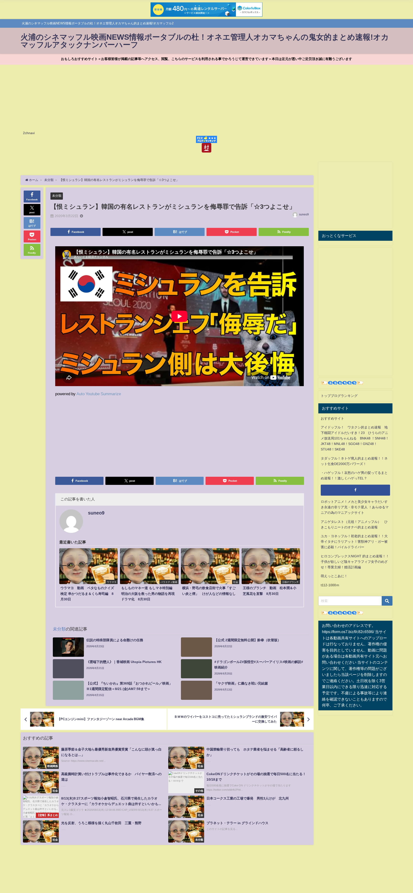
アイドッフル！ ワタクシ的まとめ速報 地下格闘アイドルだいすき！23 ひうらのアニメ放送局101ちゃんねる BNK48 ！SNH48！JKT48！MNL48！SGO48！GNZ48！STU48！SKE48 (355, 438)
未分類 (56, 195)
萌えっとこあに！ (334, 576)
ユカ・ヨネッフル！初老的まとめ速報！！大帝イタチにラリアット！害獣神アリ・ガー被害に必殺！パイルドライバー (354, 541)
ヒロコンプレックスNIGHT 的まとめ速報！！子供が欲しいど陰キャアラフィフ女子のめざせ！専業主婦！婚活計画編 (355, 561)
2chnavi (29, 133)
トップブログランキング (339, 395)
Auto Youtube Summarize (98, 394)
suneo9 (304, 214)
